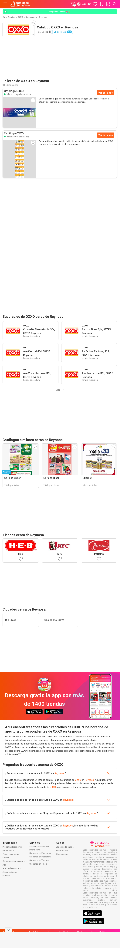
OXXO (20, 17)
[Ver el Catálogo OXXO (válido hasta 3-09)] (19, 159)
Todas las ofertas (11, 854)
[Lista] (108, 4)
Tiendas (11, 17)
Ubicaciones (31, 17)
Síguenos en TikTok (38, 864)
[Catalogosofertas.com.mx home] (20, 4)
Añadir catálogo (10, 872)
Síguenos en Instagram (40, 857)
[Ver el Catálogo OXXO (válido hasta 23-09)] (19, 112)
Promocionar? (9, 850)
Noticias (6, 875)
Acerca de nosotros (12, 868)
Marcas (6, 857)
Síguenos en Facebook (40, 853)
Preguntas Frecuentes (12, 847)
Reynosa (59, 773)
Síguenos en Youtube (39, 860)
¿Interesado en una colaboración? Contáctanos (65, 850)
